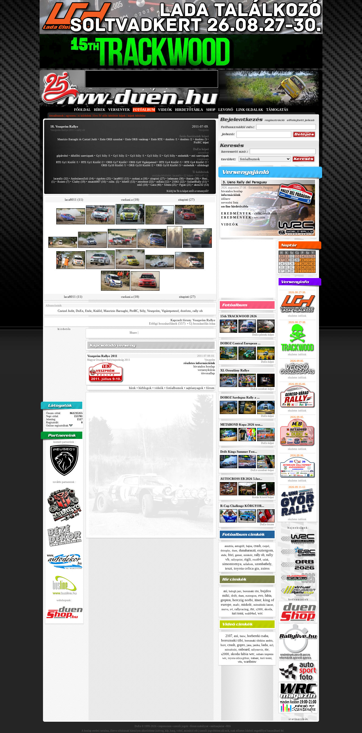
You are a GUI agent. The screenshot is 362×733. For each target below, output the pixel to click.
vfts (240, 661)
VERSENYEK (119, 110)
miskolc (248, 555)
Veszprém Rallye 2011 (62, 130)
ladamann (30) (175, 178)
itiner (258, 600)
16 (312, 256)
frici (230, 555)
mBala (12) (162, 181)
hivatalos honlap (204, 366)
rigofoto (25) (103, 178)
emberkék (183, 155)
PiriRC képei (201, 142)
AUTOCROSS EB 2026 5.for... (241, 478)
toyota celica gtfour (238, 658)
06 (312, 267)
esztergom (265, 550)
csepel (265, 546)
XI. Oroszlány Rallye (234, 370)
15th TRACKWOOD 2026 (238, 316)
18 (286, 260)
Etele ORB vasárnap (136, 139)
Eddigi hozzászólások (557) (167, 323)
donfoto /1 (171, 139)
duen (234, 550)
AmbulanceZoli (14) (82, 178)
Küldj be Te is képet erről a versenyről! (188, 191)
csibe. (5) (114, 181)
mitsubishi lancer (263, 604)
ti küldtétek (84, 115)
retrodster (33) (146, 181)
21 (302, 260)
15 (307, 256)
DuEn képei (267, 361)
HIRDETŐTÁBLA (189, 110)
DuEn (79, 310)
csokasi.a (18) (139, 178)
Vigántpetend (170, 310)
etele (223, 555)
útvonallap (208, 373)
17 (281, 260)
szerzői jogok (180, 726)
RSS (228, 726)
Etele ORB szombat (111, 139)
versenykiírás (206, 369)
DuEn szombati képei (262, 389)
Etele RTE (157, 139)
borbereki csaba (257, 636)
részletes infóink (297, 315)
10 (281, 256)
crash (257, 546)
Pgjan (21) (185, 184)
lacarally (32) (60, 178)
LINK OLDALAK (249, 110)
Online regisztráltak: (57, 425)
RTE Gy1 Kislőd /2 (92, 162)
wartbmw (250, 662)
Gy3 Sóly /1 (137, 155)
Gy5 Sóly (169, 155)
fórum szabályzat (199, 726)
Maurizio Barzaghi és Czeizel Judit (77, 139)
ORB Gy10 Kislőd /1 (113, 165)
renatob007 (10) (97, 181)
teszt (228, 568)
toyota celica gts (246, 568)
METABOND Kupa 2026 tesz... (241, 424)
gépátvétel (62, 155)
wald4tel (250, 613)
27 (297, 263)
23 (312, 260)
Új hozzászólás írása (202, 323)
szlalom (248, 564)
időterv (225, 198)
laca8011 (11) (121, 178)
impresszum (164, 726)
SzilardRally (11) (197, 181)
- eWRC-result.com (249, 213)
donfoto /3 (201, 139)
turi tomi (237, 613)
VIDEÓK (165, 110)
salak (265, 559)
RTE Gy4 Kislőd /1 (170, 162)
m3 (271, 645)
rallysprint (237, 559)
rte (252, 609)
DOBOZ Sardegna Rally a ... (240, 397)
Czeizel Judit (66, 310)
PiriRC (134, 310)
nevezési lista (229, 202)
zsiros (265, 568)
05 (307, 267)
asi (225, 591)
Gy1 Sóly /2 (120, 155)
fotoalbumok (56, 115)
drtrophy (225, 550)
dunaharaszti (247, 550)
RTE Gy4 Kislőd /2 (195, 162)
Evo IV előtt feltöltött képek (109, 115)
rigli (247, 559)
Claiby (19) (78, 181)
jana (249, 645)
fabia (268, 596)
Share (133, 332)
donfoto (185, 310)
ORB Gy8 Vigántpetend (142, 162)
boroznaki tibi (251, 591)
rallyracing (241, 609)
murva (224, 609)
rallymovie (257, 649)
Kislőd (97, 310)
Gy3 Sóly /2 (154, 155)
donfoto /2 (186, 139)
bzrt (223, 645)
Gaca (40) (155, 184)
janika (256, 645)
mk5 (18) (142, 184)
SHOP (210, 110)
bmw (242, 636)
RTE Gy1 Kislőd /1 (67, 162)
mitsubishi (231, 649)
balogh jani (235, 591)
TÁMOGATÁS (277, 110)
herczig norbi (242, 600)
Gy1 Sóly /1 (103, 155)
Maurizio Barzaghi (116, 310)
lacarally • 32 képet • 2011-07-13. (191, 175)
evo (260, 596)
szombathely (263, 564)
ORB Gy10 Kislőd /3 (168, 165)
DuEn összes (266, 524)
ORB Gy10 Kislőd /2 (141, 165)
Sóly (142, 310)
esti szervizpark (200, 155)
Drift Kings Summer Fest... (238, 451)
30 (312, 263)
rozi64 (257, 559)
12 (307, 271)
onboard (243, 649)
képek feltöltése (136, 115)
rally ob (198, 310)
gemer (238, 555)
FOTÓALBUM (144, 110)
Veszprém (153, 310)
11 (286, 256)
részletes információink (199, 363)
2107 (228, 636)
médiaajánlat (217, 726)
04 (302, 267)
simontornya (232, 564)
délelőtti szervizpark (82, 155)
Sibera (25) (170, 184)
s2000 (259, 609)
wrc (260, 613)
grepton (226, 600)
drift (234, 595)
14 (302, 256)
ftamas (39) (192, 178)
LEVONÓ (226, 110)
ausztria (229, 546)
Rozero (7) (63, 181)
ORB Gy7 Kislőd (116, 162)
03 (297, 267)
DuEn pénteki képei (263, 334)
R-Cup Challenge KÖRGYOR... (242, 505)
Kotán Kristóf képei (263, 497)
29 (307, 263)
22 (307, 260)
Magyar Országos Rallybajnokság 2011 (108, 359)
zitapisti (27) (157, 178)
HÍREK (99, 110)
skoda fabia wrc (243, 654)
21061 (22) (178, 181)
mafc (236, 604)
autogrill (239, 546)
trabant (254, 658)
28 (302, 263)
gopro (241, 645)
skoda (268, 609)
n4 (231, 609)
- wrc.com (243, 217)
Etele (88, 310)
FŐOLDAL (82, 110)
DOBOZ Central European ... (240, 343)
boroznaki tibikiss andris (259, 640)
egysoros (71, 115)
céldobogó (203, 165)
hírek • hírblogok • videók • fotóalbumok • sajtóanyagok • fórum (171, 388)
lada (264, 645)
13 (297, 256)
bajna (249, 546)
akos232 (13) (201, 184)
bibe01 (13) (128, 181)
